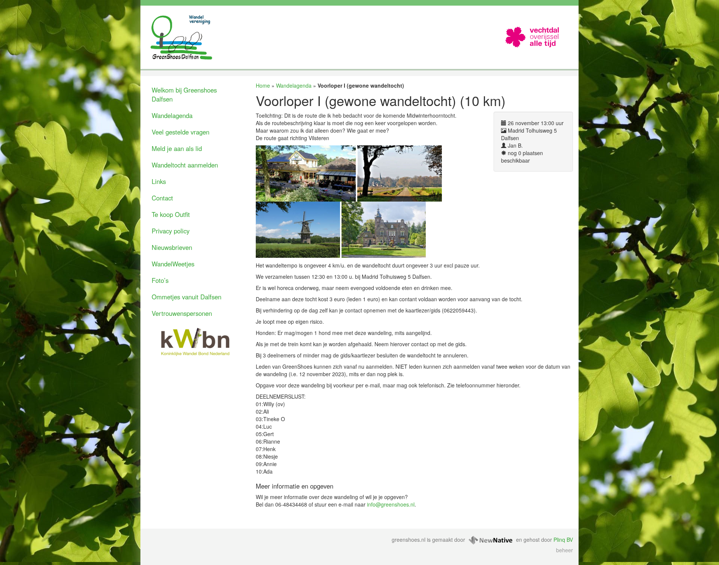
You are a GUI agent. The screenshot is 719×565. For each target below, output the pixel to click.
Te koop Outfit (171, 214)
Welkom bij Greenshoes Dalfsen (184, 94)
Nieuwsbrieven (172, 247)
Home (263, 85)
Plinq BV (563, 539)
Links (159, 181)
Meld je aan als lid (177, 148)
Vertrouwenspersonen (182, 313)
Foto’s (160, 280)
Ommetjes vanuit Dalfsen (186, 296)
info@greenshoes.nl (391, 504)
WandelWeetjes (173, 263)
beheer (564, 550)
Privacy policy (170, 230)
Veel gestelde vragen (180, 131)
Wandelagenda (172, 115)
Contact (162, 197)
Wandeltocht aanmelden (185, 164)
